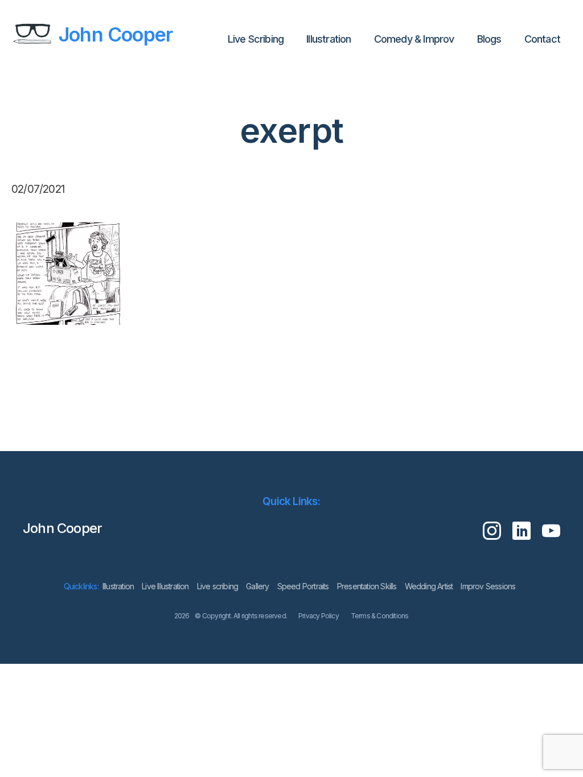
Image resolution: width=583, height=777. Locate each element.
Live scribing (218, 586)
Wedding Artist (429, 586)
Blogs (489, 39)
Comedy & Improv (414, 39)
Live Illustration (165, 586)
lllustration (328, 39)
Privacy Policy (318, 615)
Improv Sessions (488, 586)
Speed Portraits (303, 586)
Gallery (257, 586)
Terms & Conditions (380, 615)
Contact (542, 39)
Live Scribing (256, 39)
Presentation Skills (367, 586)
